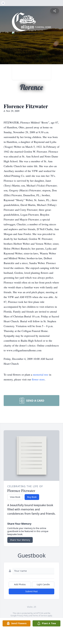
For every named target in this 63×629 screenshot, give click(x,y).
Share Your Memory (20, 539)
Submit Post (31, 591)
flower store (38, 379)
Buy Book (32, 497)
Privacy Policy (23, 615)
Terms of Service (40, 615)
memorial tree (40, 374)
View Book (15, 497)
